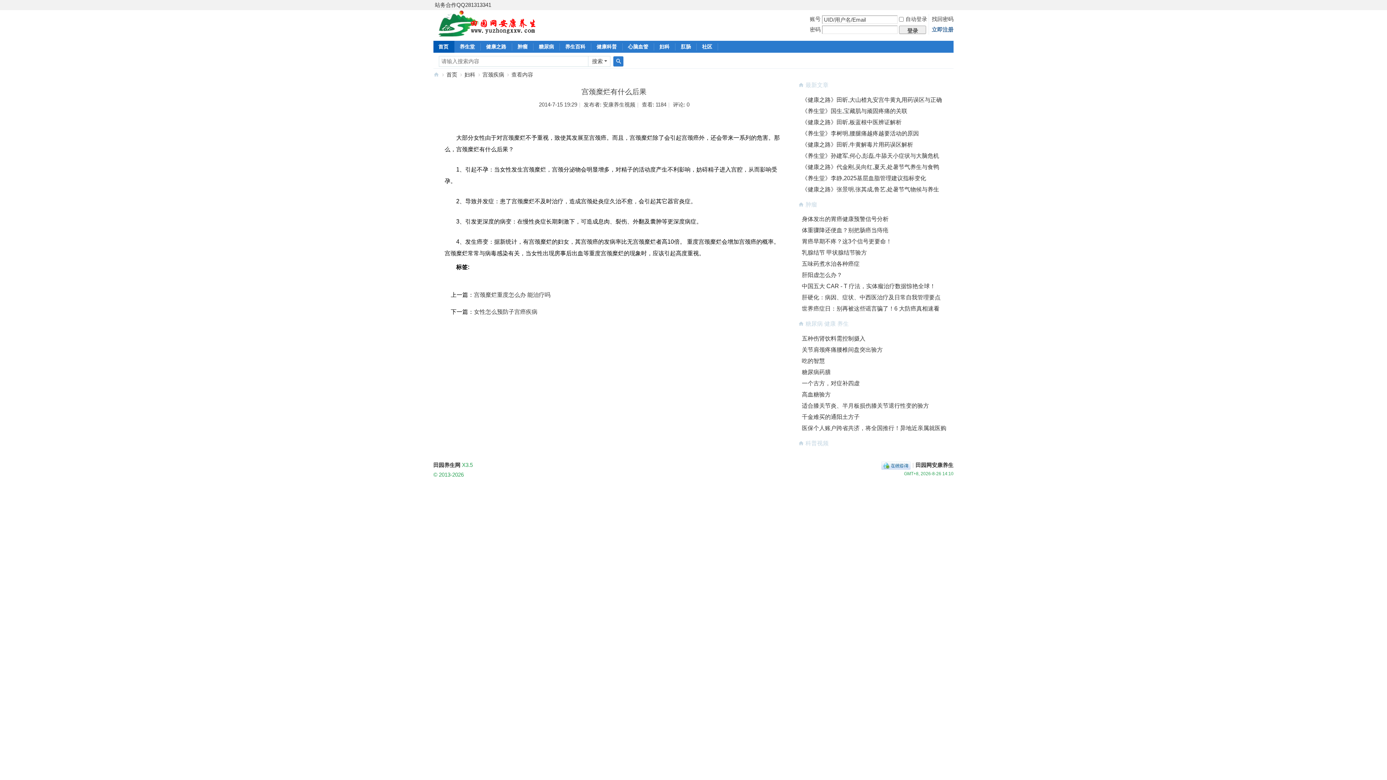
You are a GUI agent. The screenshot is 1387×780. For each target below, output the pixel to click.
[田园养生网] (487, 32)
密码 (815, 29)
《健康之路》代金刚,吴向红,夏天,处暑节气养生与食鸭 (870, 167)
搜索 (597, 61)
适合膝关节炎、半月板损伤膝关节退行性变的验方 (865, 406)
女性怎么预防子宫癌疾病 (505, 312)
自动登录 (916, 19)
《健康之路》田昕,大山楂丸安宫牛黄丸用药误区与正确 (872, 100)
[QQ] (896, 465)
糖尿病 (546, 46)
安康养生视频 (619, 104)
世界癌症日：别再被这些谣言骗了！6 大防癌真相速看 (870, 309)
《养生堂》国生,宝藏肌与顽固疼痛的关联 (854, 111)
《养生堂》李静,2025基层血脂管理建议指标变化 (864, 178)
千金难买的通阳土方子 (831, 417)
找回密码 (943, 19)
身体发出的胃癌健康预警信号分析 (845, 219)
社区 (707, 46)
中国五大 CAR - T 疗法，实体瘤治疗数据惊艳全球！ (869, 286)
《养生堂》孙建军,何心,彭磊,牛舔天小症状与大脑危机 (870, 156)
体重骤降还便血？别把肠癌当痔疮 (845, 230)
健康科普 (607, 46)
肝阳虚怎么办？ (822, 275)
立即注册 (943, 29)
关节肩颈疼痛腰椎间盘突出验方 (842, 350)
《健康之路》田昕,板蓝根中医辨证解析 (852, 122)
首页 (443, 46)
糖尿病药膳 (816, 372)
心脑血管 (638, 46)
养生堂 (467, 46)
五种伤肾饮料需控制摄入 (833, 338)
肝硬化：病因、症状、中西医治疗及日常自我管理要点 (871, 297)
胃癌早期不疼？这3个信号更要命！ (847, 241)
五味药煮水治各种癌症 (831, 264)
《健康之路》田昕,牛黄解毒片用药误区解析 (857, 145)
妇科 (665, 46)
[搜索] (618, 61)
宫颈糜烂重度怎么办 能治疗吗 (512, 295)
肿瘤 (523, 46)
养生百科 (575, 46)
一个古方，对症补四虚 (831, 383)
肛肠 (686, 46)
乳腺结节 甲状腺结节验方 (834, 253)
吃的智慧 (813, 361)
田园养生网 (436, 74)
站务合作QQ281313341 (463, 5)
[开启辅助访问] (952, 5)
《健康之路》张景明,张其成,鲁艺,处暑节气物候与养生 (870, 189)
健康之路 (496, 46)
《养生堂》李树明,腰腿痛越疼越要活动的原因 (860, 133)
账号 (815, 19)
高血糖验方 (816, 394)
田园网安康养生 (935, 465)
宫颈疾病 (493, 75)
